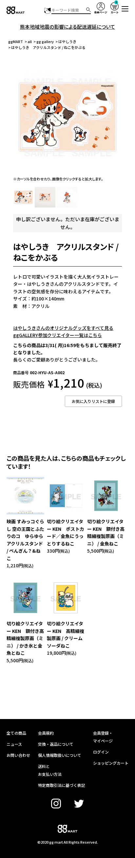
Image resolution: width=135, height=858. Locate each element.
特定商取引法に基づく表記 (61, 785)
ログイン (101, 752)
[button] (125, 8)
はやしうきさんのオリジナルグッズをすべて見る (63, 328)
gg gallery (45, 41)
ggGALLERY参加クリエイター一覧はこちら (57, 335)
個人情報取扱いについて (59, 755)
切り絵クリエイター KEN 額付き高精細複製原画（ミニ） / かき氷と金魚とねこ (25, 638)
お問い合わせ (18, 755)
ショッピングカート (110, 763)
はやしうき (67, 41)
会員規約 (46, 733)
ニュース (14, 744)
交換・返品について (55, 744)
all (30, 41)
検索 (88, 10)
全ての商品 (16, 733)
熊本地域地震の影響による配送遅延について (67, 26)
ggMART (15, 41)
